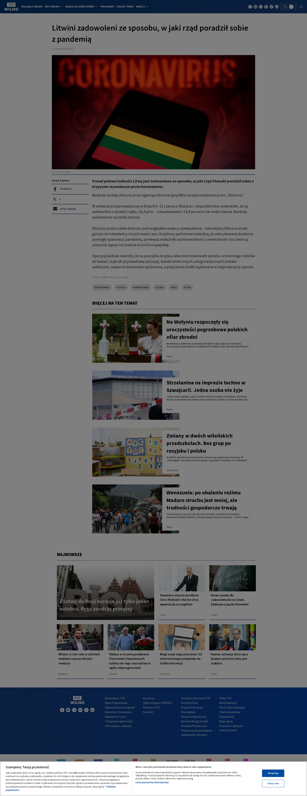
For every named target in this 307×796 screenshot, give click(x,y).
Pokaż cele (273, 783)
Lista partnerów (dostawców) (152, 782)
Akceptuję (273, 773)
